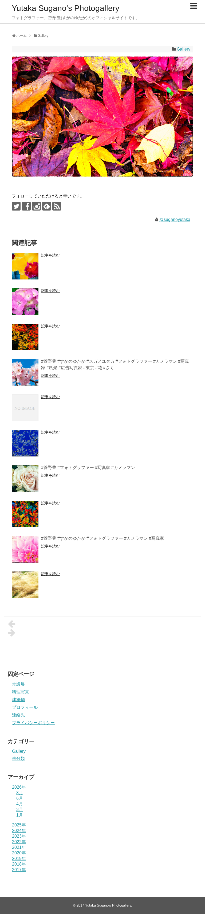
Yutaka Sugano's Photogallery (65, 8)
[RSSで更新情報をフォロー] (56, 206)
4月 (19, 804)
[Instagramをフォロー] (36, 206)
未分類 (18, 758)
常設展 (18, 684)
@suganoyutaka (174, 219)
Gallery (183, 49)
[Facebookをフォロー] (26, 206)
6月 (19, 798)
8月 (19, 793)
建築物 (18, 699)
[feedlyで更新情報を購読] (46, 206)
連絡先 (18, 715)
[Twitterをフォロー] (16, 206)
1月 (19, 815)
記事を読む (50, 255)
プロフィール (25, 707)
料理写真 (20, 692)
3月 (19, 809)
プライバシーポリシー (33, 723)
